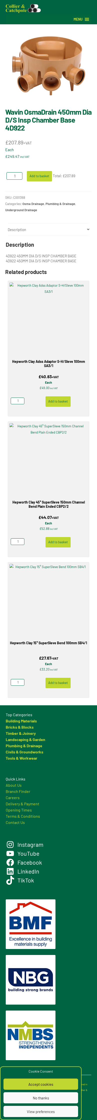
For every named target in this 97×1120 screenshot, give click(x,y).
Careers (13, 797)
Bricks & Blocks (20, 727)
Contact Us (15, 822)
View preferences (41, 1111)
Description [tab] (17, 229)
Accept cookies (40, 1084)
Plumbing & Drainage (60, 204)
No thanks (41, 1098)
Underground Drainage (21, 210)
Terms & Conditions (23, 816)
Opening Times (19, 810)
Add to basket (39, 176)
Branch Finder (18, 791)
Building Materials (21, 720)
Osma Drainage (33, 204)
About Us (14, 785)
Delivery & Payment (22, 803)
